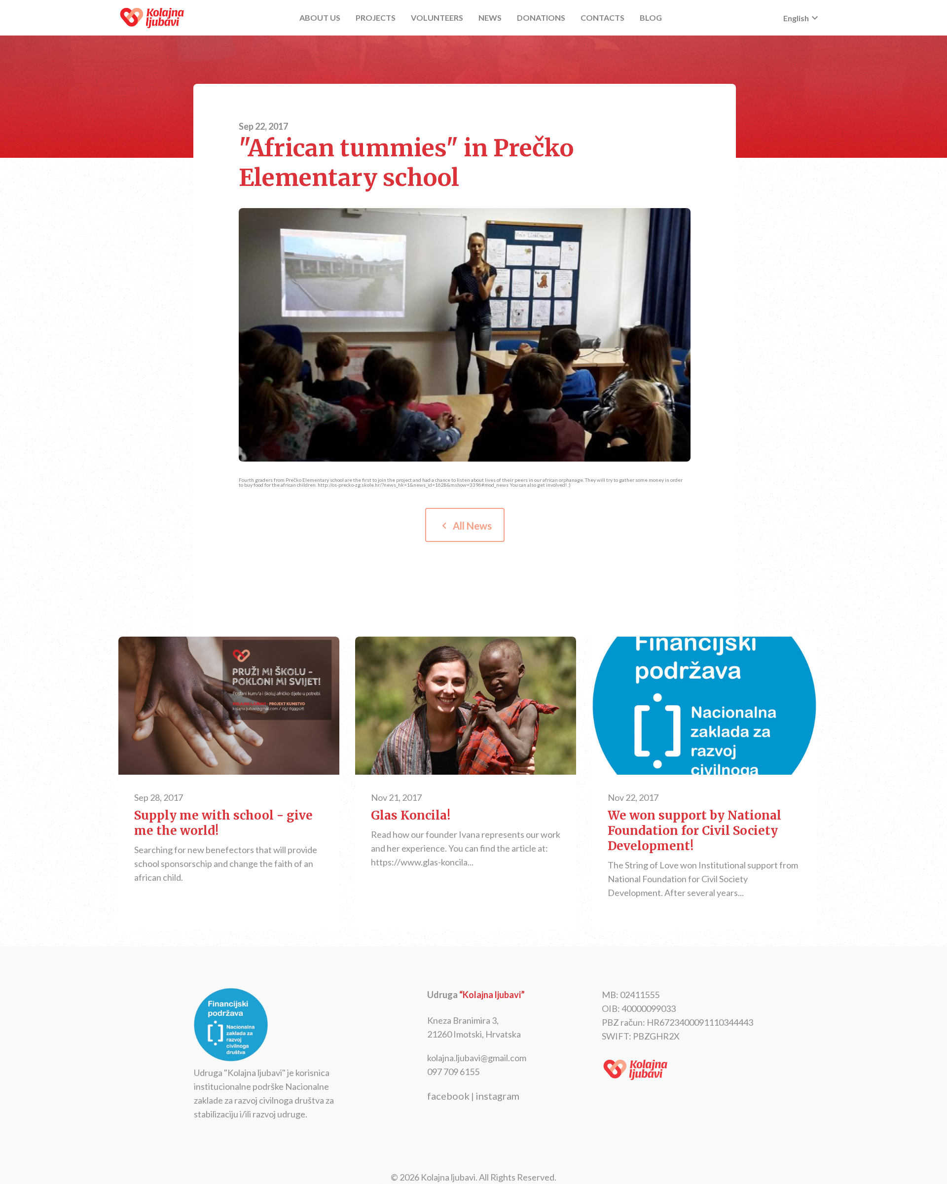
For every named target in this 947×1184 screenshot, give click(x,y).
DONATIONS (541, 17)
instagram (497, 1096)
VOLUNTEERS (437, 17)
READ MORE (229, 706)
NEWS (490, 17)
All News (465, 525)
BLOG (651, 17)
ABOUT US (319, 17)
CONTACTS (602, 17)
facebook (448, 1096)
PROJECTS (376, 17)
